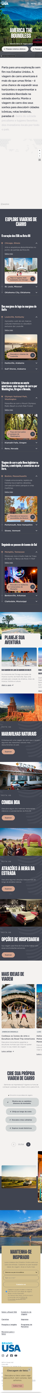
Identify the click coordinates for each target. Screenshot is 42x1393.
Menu (33, 3)
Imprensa (24, 1319)
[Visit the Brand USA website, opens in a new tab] (11, 1347)
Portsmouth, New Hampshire (19, 524)
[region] (21, 177)
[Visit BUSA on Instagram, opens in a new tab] (3, 1355)
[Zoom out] (39, 153)
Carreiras (5, 1319)
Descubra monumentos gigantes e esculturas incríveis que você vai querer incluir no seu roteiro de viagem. (17, 1044)
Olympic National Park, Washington (16, 398)
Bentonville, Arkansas (15, 595)
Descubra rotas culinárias (22, 1120)
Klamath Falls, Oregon (15, 442)
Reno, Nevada (11, 448)
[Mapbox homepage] (5, 204)
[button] (14, 1144)
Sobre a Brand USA (9, 1312)
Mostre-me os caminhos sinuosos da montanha (21, 1102)
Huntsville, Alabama (14, 363)
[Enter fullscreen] (39, 159)
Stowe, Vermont (12, 530)
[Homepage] (5, 4)
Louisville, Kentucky (14, 317)
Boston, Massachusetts (16, 476)
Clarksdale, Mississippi (16, 601)
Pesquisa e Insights (9, 1325)
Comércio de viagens (26, 1313)
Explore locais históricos (22, 1128)
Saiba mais (17, 1386)
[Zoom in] (39, 150)
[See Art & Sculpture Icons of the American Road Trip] (18, 1006)
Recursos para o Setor (8, 1333)
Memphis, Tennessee (15, 552)
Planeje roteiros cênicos (15, 49)
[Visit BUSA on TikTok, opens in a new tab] (7, 1355)
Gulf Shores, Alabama (15, 369)
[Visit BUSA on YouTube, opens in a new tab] (15, 1355)
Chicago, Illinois (12, 243)
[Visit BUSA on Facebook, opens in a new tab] (11, 1355)
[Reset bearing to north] (39, 156)
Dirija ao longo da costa (21, 1112)
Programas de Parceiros (26, 1326)
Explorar (8, 752)
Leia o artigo (7, 1051)
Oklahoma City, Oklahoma (17, 292)
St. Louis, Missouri (13, 286)
